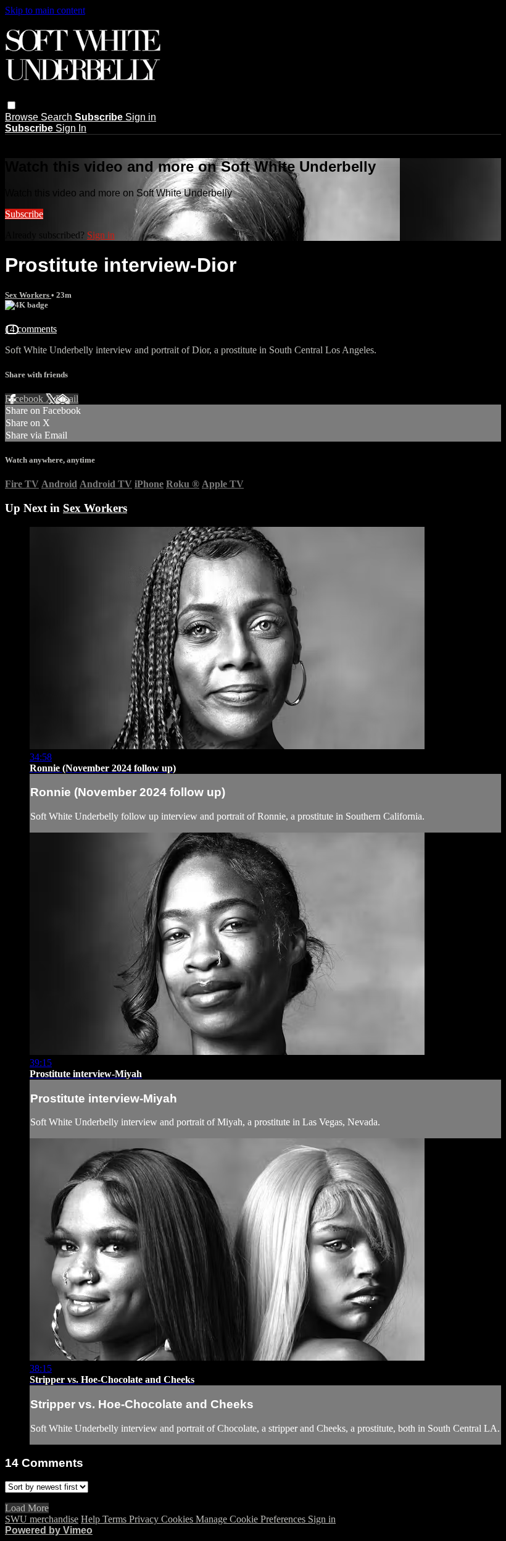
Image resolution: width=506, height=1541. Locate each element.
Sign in (140, 117)
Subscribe (24, 214)
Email (67, 398)
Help (91, 1519)
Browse (23, 117)
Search (58, 117)
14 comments (31, 329)
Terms (115, 1519)
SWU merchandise (41, 1519)
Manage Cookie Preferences (252, 1519)
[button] (11, 105)
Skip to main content (45, 10)
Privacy (145, 1519)
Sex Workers (28, 295)
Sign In (71, 128)
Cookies (178, 1519)
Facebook (25, 398)
